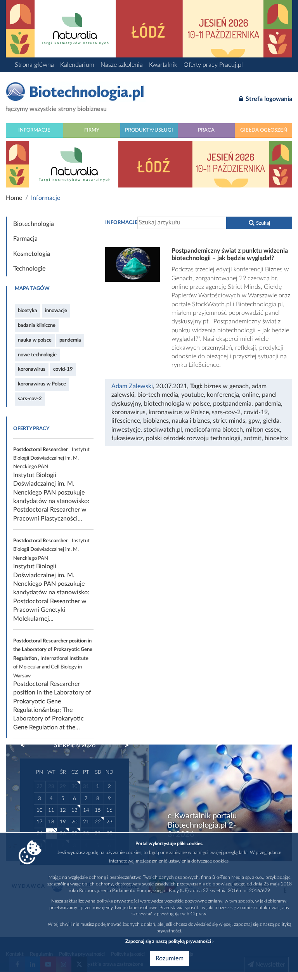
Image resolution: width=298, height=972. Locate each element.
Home (14, 198)
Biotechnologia (33, 224)
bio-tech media (157, 395)
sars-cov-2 (30, 398)
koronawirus (31, 369)
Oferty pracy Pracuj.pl (213, 65)
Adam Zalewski (132, 386)
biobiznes (156, 421)
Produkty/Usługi (149, 130)
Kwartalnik (163, 65)
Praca (206, 130)
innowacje (56, 310)
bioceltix (276, 438)
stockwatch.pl (163, 430)
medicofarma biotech (214, 430)
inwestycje (125, 430)
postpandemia (232, 404)
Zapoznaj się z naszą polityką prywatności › (169, 941)
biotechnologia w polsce (177, 404)
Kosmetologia (31, 254)
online (250, 395)
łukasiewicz (127, 438)
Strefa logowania (268, 99)
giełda (271, 421)
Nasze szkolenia (121, 65)
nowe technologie (37, 354)
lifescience (125, 421)
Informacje (34, 130)
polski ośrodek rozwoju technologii (193, 438)
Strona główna (34, 65)
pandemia (70, 340)
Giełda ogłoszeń (263, 130)
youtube (192, 395)
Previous (26, 745)
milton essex (263, 430)
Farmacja (25, 239)
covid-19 (63, 369)
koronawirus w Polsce (42, 384)
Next (123, 745)
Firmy (91, 130)
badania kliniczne (36, 325)
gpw (254, 421)
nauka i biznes (191, 421)
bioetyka (27, 310)
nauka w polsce (35, 340)
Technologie (29, 269)
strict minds (229, 421)
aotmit (253, 438)
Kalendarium (77, 65)
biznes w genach (226, 386)
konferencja (223, 395)
